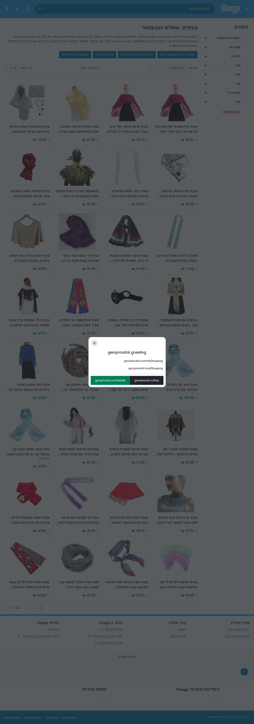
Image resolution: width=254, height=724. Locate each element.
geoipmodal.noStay (146, 380)
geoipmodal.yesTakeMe (110, 380)
